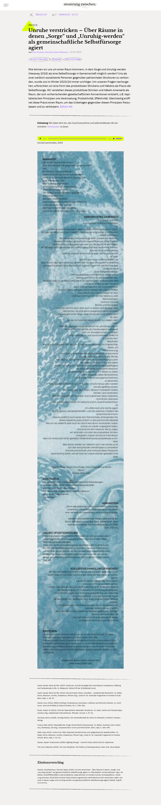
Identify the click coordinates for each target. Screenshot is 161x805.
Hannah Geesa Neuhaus (56, 52)
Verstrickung (73, 59)
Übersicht (40, 14)
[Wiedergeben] (40, 138)
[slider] (119, 138)
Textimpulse (53, 126)
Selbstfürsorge (39, 59)
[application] (80, 138)
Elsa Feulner (38, 52)
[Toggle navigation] (6, 5)
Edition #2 (66, 106)
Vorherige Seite (67, 14)
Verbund (57, 59)
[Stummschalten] (114, 138)
